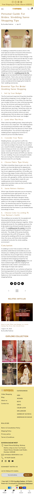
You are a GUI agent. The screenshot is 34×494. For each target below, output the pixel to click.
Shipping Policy (6, 431)
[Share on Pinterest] (15, 283)
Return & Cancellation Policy (10, 428)
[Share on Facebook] (11, 283)
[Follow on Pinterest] (18, 2)
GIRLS (19, 404)
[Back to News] (17, 291)
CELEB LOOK (21, 408)
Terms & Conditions (7, 437)
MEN (18, 395)
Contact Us (5, 403)
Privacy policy (6, 434)
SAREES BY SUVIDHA (24, 414)
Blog (2, 397)
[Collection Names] (9, 351)
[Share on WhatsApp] (22, 283)
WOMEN (20, 398)
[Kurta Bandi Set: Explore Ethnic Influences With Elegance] (25, 291)
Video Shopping (6, 394)
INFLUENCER (21, 411)
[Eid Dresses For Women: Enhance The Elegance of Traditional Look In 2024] (9, 291)
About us (4, 400)
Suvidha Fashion (21, 260)
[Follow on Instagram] (15, 2)
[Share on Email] (18, 283)
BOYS (19, 401)
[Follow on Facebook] (13, 2)
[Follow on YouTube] (21, 2)
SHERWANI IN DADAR (24, 417)
